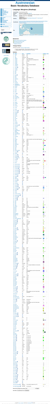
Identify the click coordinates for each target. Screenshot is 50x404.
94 (13, 196)
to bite (16, 114)
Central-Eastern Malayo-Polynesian (36, 21)
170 (14, 313)
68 (13, 153)
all (15, 356)
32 (13, 102)
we (15, 336)
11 (13, 72)
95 (13, 198)
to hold (16, 189)
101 (14, 208)
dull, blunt (16, 178)
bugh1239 (30, 13)
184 (14, 334)
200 (14, 370)
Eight (16, 376)
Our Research (4, 14)
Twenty (16, 381)
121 (14, 239)
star (15, 251)
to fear (16, 87)
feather (16, 206)
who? (16, 353)
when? (16, 313)
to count (16, 364)
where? (16, 330)
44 (13, 118)
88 (13, 187)
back (15, 75)
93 (13, 195)
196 (14, 364)
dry (15, 268)
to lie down (16, 125)
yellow (16, 281)
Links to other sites (5, 11)
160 (14, 296)
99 (13, 206)
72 (13, 159)
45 (13, 119)
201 (14, 371)
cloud (16, 254)
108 (14, 220)
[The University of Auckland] (6, 33)
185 (14, 337)
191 (14, 356)
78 (13, 171)
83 (13, 180)
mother (16, 139)
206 (14, 379)
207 (14, 381)
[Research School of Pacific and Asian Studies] (6, 45)
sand (16, 239)
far (15, 329)
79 (13, 174)
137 (14, 263)
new (15, 302)
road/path (16, 64)
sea (15, 243)
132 (14, 255)
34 (13, 104)
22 (13, 87)
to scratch (16, 168)
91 (13, 192)
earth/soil (16, 237)
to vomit (16, 105)
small (16, 284)
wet (15, 269)
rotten (16, 228)
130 (14, 251)
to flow (16, 242)
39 (13, 112)
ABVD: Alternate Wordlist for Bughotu (20, 40)
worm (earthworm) (18, 218)
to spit (16, 107)
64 (13, 146)
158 (14, 293)
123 (14, 242)
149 (14, 280)
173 (14, 317)
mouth (16, 98)
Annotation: (29, 53)
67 (13, 151)
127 (14, 247)
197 (14, 365)
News (3, 15)
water (16, 241)
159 (14, 295)
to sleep (16, 123)
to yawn (16, 122)
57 (13, 136)
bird (15, 203)
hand (16, 54)
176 (14, 322)
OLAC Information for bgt (18, 42)
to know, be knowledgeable (17, 84)
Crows (30, 0)
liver (15, 80)
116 (13, 233)
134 (14, 258)
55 (13, 133)
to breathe (16, 96)
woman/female (17, 133)
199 (14, 368)
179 (14, 328)
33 (13, 103)
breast (16, 81)
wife (15, 137)
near (15, 328)
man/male (16, 132)
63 (13, 145)
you (15, 341)
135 (14, 260)
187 (14, 346)
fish (15, 225)
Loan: (48, 53)
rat (15, 212)
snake (16, 217)
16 (13, 78)
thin (15, 290)
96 (13, 201)
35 (13, 105)
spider (16, 224)
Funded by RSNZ (6, 55)
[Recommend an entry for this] (22, 82)
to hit (15, 159)
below (16, 322)
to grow (16, 184)
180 (14, 329)
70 (13, 156)
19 (13, 82)
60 (13, 140)
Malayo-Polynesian (27, 21)
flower (16, 233)
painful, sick (17, 296)
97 (13, 203)
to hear (16, 118)
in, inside (16, 320)
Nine (15, 378)
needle (16, 153)
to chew (16, 110)
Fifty (15, 382)
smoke (16, 275)
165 (14, 305)
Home (3, 9)
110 (13, 224)
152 (14, 284)
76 (13, 165)
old (15, 299)
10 (13, 71)
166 (14, 306)
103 (14, 213)
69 (13, 154)
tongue (16, 102)
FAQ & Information (5, 12)
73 (13, 160)
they (15, 346)
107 (14, 218)
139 (14, 266)
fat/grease (16, 214)
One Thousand (17, 386)
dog (15, 201)
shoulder (16, 82)
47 (13, 122)
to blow (16, 263)
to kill (16, 162)
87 (13, 186)
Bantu (33, 0)
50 (13, 126)
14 (13, 76)
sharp (16, 177)
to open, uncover (17, 193)
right (15, 57)
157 (14, 291)
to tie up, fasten (17, 150)
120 (14, 238)
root (15, 232)
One (15, 365)
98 (13, 204)
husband (16, 136)
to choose (16, 183)
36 (13, 107)
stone (16, 238)
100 (14, 207)
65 (13, 147)
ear (15, 117)
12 (13, 73)
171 (14, 314)
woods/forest (17, 247)
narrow (16, 293)
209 (14, 384)
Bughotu (25, 22)
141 (14, 269)
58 (13, 137)
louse (16, 220)
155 (14, 288)
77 (13, 168)
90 (13, 190)
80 (13, 176)
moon (16, 250)
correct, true (17, 306)
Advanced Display (5, 20)
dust (15, 72)
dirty (15, 71)
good (16, 304)
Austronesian (26, 0)
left (15, 56)
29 (13, 97)
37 (13, 109)
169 (14, 311)
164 (14, 304)
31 (13, 100)
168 (14, 310)
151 (14, 283)
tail (15, 215)
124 (14, 243)
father (16, 140)
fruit (15, 234)
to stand (16, 129)
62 (13, 144)
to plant (16, 181)
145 (14, 275)
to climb (16, 316)
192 (14, 357)
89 (13, 189)
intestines (16, 78)
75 (13, 164)
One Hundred (17, 384)
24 (13, 90)
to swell (16, 186)
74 (13, 162)
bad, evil (16, 305)
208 (14, 382)
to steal (16, 160)
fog (15, 255)
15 (13, 77)
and (15, 357)
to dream (16, 126)
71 (13, 157)
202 (14, 373)
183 (14, 333)
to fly (15, 208)
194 (14, 361)
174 (14, 320)
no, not (16, 363)
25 (13, 91)
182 (14, 332)
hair (15, 93)
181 (14, 330)
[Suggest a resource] (17, 43)
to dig (16, 190)
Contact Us (4, 13)
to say (16, 146)
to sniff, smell (17, 97)
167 (14, 309)
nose (16, 95)
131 (14, 254)
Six (15, 373)
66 (13, 150)
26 (13, 93)
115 (13, 232)
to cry (16, 104)
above (16, 321)
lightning (16, 260)
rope (15, 147)
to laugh (16, 103)
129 (14, 250)
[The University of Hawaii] (6, 39)
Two (15, 367)
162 (14, 299)
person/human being (17, 131)
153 (14, 285)
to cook (16, 112)
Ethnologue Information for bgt (19, 41)
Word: (16, 53)
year (15, 311)
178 (14, 326)
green (16, 283)
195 (14, 363)
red (15, 280)
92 (13, 193)
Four (15, 370)
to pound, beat (17, 195)
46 (13, 120)
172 (14, 316)
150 (14, 281)
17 (13, 80)
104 (14, 214)
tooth (16, 100)
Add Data (3, 24)
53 (13, 130)
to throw (16, 196)
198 (14, 367)
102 (14, 212)
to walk (16, 59)
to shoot (16, 156)
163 (14, 302)
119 (13, 237)
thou (15, 333)
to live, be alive (17, 165)
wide (15, 295)
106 (14, 217)
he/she (16, 334)
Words (3, 18)
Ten (15, 379)
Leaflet (20, 34)
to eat (16, 109)
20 (13, 84)
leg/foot (16, 58)
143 (14, 272)
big (15, 285)
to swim (16, 68)
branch (16, 229)
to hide (16, 314)
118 (13, 235)
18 (13, 81)
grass (16, 235)
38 (13, 110)
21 (13, 86)
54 (13, 132)
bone (16, 77)
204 (14, 376)
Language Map (4, 22)
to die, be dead (17, 164)
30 (13, 98)
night (16, 309)
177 (14, 325)
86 (13, 184)
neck (15, 91)
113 (13, 229)
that (15, 326)
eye (15, 119)
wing (15, 207)
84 (13, 181)
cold (15, 266)
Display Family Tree (5, 26)
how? (16, 361)
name (16, 145)
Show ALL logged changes (25, 47)
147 (14, 278)
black (16, 278)
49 (13, 125)
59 (13, 139)
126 (14, 246)
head (16, 90)
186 (14, 341)
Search (3, 19)
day (15, 310)
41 (13, 114)
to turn (16, 67)
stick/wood (16, 174)
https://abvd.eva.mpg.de (19, 0)
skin (15, 73)
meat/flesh (16, 213)
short (16, 287)
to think (16, 86)
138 (14, 264)
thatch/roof (16, 144)
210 (14, 386)
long (15, 288)
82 (13, 178)
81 (13, 177)
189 (14, 353)
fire (15, 272)
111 (13, 225)
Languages (3, 17)
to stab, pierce (17, 157)
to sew (16, 151)
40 (13, 113)
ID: (13, 53)
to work (16, 180)
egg (15, 204)
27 (13, 95)
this (15, 325)
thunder (16, 258)
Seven (16, 375)
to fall (16, 198)
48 (13, 123)
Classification (4, 21)
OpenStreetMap (40, 34)
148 (14, 279)
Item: (23, 53)
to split (16, 176)
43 (13, 117)
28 (13, 96)
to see (16, 120)
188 (14, 351)
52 (13, 129)
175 (14, 321)
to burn (16, 274)
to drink (16, 113)
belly (15, 76)
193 (14, 360)
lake (15, 246)
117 (13, 234)
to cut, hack (17, 170)
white (16, 279)
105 (14, 215)
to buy (16, 192)
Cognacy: (44, 53)
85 (13, 183)
